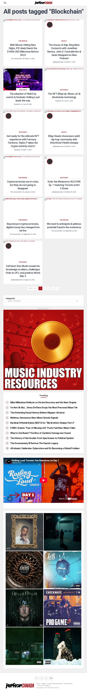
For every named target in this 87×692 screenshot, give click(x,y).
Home (38, 683)
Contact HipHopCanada (54, 683)
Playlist (43, 683)
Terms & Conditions (44, 685)
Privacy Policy (67, 683)
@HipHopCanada (58, 62)
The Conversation (16, 58)
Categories (10, 298)
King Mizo (17, 104)
